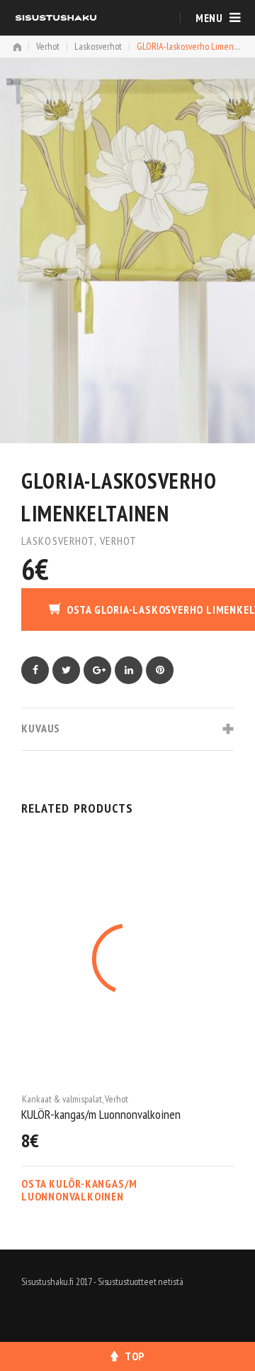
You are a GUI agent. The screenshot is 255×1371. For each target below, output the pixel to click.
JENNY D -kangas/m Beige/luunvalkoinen (111, 1114)
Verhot (48, 46)
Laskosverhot (98, 46)
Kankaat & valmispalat (63, 1099)
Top (134, 1356)
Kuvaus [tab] (40, 728)
